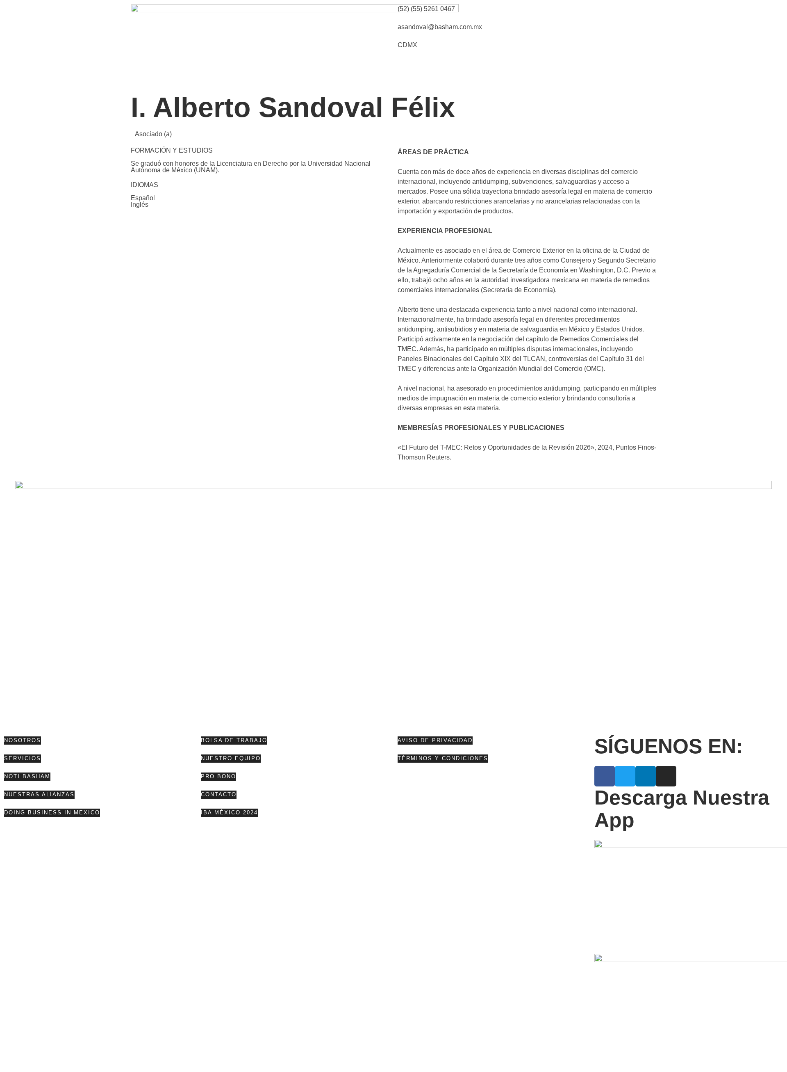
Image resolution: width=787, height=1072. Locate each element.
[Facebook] (604, 776)
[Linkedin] (645, 776)
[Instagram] (666, 776)
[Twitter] (625, 776)
